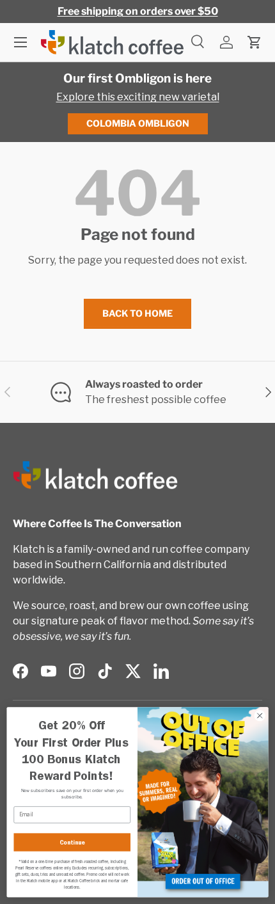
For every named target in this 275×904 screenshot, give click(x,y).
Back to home (137, 313)
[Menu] (20, 42)
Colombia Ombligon (137, 123)
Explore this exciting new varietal (137, 97)
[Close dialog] (259, 715)
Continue (71, 842)
